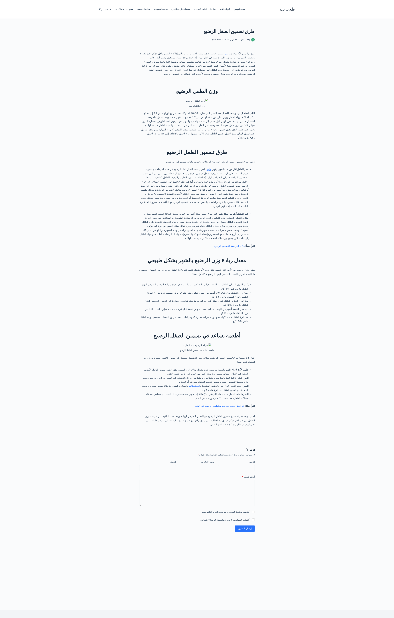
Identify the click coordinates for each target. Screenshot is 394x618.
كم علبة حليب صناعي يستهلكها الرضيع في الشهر (219, 405)
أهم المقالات (225, 9)
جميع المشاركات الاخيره (180, 9)
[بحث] (100, 9)
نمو (226, 53)
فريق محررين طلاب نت (124, 9)
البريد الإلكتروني (207, 461)
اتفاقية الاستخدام (200, 9)
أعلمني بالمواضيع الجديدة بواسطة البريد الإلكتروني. (225, 519)
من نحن (108, 9)
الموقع (172, 461)
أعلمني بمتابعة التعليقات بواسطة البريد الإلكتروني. (226, 511)
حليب (208, 169)
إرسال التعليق (245, 528)
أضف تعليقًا (248, 476)
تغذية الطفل (216, 39)
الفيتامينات (194, 385)
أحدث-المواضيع (239, 9)
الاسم (252, 461)
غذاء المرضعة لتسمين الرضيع (229, 245)
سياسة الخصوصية (161, 9)
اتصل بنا (213, 9)
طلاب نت (287, 9)
